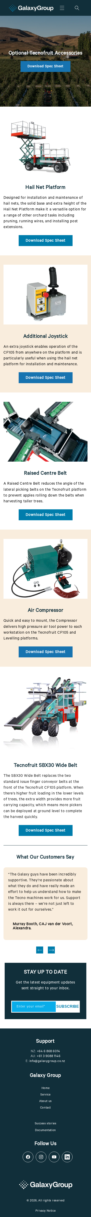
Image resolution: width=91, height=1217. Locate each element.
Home (45, 1088)
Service (45, 1095)
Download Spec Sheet (45, 67)
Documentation (45, 1130)
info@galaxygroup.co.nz (47, 1061)
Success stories (45, 1124)
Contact (45, 1108)
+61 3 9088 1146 (48, 1056)
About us (45, 1101)
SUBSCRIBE (67, 1006)
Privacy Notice (45, 1211)
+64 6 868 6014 (48, 1051)
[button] (62, 8)
